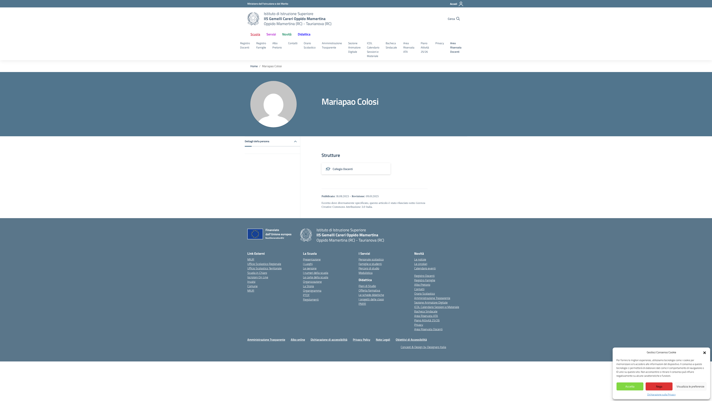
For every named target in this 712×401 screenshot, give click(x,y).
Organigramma (312, 290)
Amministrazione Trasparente (332, 45)
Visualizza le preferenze (690, 386)
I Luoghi (308, 264)
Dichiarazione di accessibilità (329, 339)
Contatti (292, 43)
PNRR (362, 303)
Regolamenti (311, 299)
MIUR (250, 259)
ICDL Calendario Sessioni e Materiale (373, 49)
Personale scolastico (371, 259)
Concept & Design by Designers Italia (423, 347)
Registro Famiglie (261, 45)
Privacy (439, 43)
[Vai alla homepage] (253, 18)
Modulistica (366, 272)
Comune (252, 286)
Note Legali (383, 339)
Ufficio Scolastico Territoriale (264, 268)
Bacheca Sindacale (391, 45)
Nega (659, 386)
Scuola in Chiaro (257, 272)
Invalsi (251, 281)
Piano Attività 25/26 (425, 47)
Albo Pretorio (277, 45)
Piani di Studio (367, 286)
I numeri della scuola (315, 272)
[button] (704, 352)
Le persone (310, 268)
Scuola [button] (255, 34)
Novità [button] (286, 34)
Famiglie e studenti (370, 264)
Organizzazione (312, 281)
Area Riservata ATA (408, 47)
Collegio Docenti (343, 169)
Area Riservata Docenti (456, 47)
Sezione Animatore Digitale (354, 47)
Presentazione (312, 259)
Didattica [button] (304, 34)
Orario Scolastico (310, 45)
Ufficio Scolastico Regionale (264, 264)
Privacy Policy (361, 339)
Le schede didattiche (371, 295)
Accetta (629, 386)
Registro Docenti (245, 45)
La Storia (308, 286)
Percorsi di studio (369, 268)
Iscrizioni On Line (257, 277)
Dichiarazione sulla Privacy (661, 394)
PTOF (306, 295)
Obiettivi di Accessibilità (411, 339)
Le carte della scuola (315, 277)
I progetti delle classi (371, 299)
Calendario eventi (425, 268)
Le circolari (420, 264)
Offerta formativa (369, 290)
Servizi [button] (271, 34)
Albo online (298, 339)
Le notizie (420, 259)
